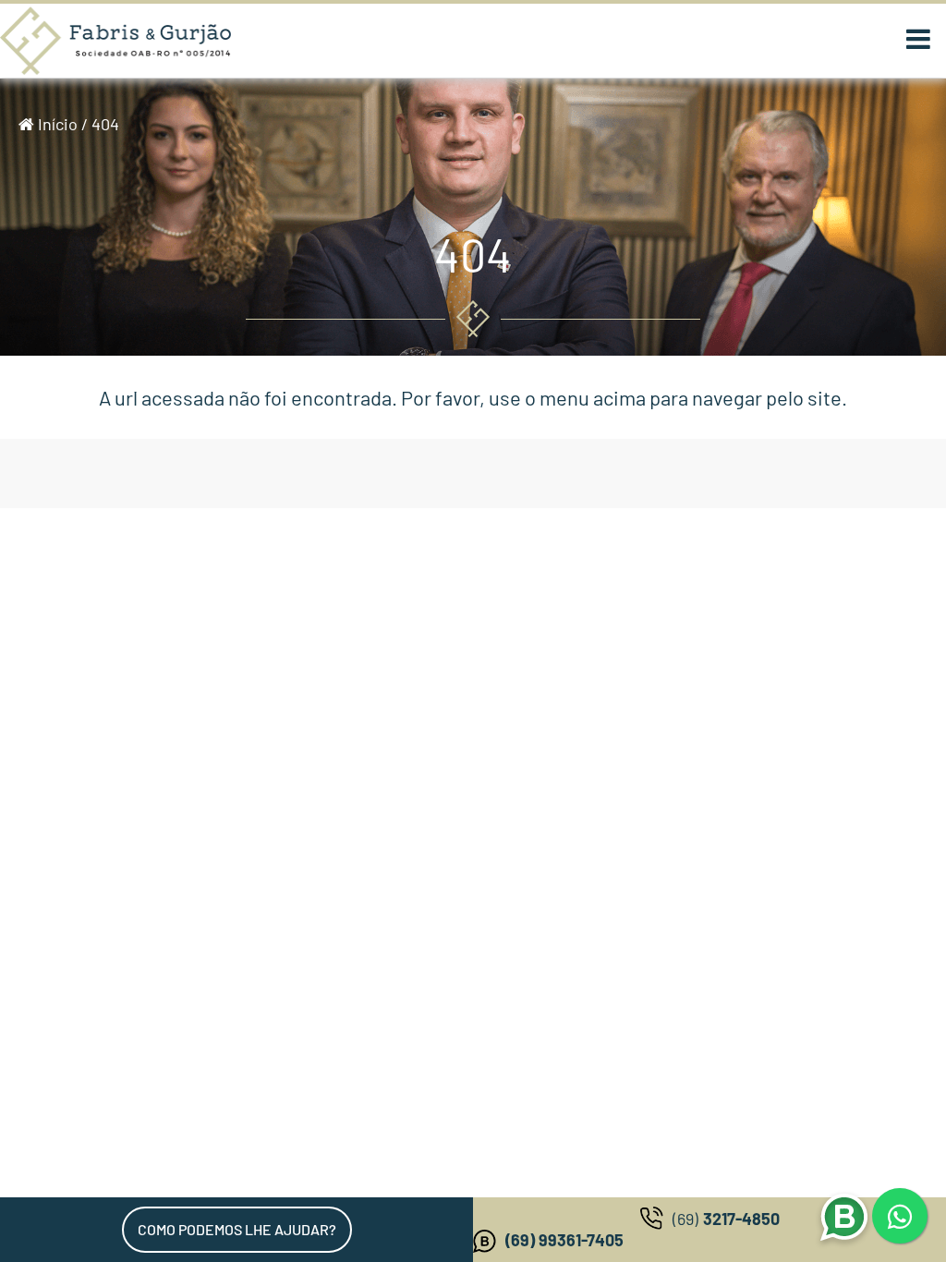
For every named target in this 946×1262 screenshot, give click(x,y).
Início (56, 124)
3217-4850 (726, 1218)
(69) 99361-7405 (564, 1240)
